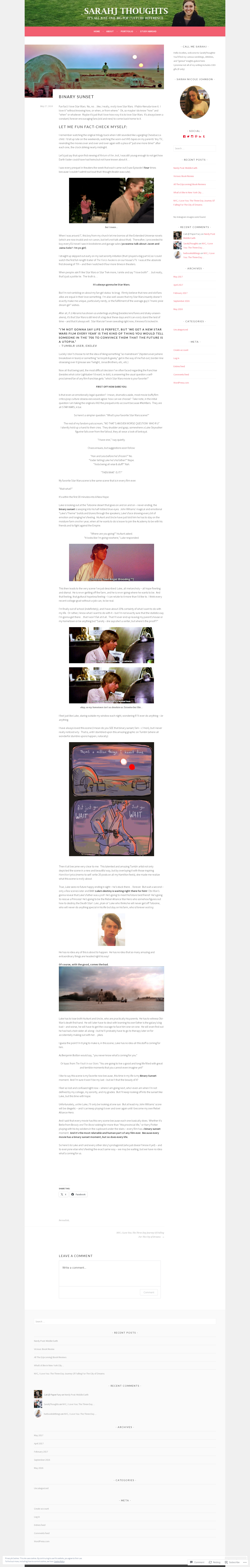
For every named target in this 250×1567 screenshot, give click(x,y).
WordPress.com (181, 382)
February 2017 (180, 293)
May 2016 (178, 309)
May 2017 (178, 276)
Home (97, 31)
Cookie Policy (59, 1561)
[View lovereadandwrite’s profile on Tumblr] (204, 136)
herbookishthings (191, 253)
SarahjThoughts (190, 243)
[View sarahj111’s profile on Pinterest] (196, 136)
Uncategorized (180, 329)
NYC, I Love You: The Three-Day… (78, 1404)
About (110, 31)
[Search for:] (194, 148)
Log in (176, 358)
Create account (180, 350)
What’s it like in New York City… (188, 192)
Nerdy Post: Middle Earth (185, 167)
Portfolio (127, 31)
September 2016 (181, 301)
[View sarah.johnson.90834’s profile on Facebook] (184, 136)
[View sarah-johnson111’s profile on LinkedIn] (200, 136)
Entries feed (179, 366)
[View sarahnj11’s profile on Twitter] (188, 136)
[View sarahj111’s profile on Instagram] (192, 136)
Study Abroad (148, 31)
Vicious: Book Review (183, 176)
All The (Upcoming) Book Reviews (189, 184)
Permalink (64, 1220)
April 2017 (178, 284)
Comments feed (181, 374)
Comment (149, 1292)
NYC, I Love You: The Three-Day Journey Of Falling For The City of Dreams (140, 1235)
